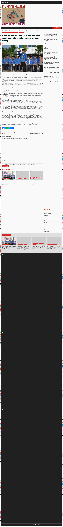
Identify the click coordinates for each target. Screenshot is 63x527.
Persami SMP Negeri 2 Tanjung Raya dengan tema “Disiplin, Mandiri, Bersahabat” (36, 175)
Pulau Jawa (46, 227)
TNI (44, 229)
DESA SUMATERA (39, 177)
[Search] (50, 28)
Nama (3, 153)
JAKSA (45, 218)
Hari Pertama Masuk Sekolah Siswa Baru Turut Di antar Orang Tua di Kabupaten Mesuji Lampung (51, 52)
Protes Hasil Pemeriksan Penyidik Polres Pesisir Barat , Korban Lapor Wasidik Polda (51, 68)
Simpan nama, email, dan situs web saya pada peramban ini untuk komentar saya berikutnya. (20, 164)
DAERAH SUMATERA (19, 178)
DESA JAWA (46, 215)
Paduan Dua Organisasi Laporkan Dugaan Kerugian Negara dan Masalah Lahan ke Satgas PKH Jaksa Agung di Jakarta (51, 63)
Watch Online (57, 27)
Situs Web (4, 160)
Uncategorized (46, 231)
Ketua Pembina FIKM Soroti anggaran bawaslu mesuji (11, 132)
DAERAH (4, 178)
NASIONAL (7, 178)
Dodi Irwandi (6, 43)
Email (3, 157)
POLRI (45, 224)
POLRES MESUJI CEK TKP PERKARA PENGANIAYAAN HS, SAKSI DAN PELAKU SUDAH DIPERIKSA (51, 77)
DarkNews (35, 524)
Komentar (4, 140)
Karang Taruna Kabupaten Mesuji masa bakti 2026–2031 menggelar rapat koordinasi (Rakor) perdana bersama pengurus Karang (22, 175)
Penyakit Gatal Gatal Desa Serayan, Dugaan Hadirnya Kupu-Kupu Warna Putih (34, 132)
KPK (44, 220)
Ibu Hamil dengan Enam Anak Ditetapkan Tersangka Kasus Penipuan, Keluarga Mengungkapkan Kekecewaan (51, 83)
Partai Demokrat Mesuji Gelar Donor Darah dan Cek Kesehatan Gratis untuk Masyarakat (8, 175)
